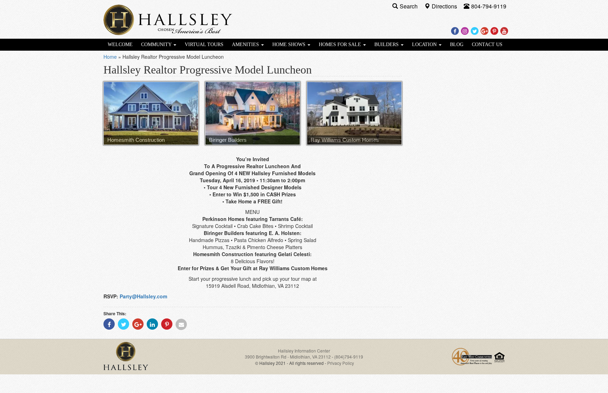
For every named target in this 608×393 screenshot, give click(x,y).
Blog (456, 44)
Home (110, 56)
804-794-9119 (488, 6)
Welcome (120, 44)
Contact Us (487, 44)
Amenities (246, 44)
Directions (445, 6)
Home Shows (289, 44)
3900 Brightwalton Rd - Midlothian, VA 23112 (288, 357)
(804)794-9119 (348, 357)
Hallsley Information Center (304, 351)
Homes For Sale (340, 44)
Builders (387, 44)
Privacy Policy (340, 363)
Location (425, 44)
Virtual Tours (204, 44)
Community (157, 44)
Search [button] (409, 6)
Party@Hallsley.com (143, 296)
